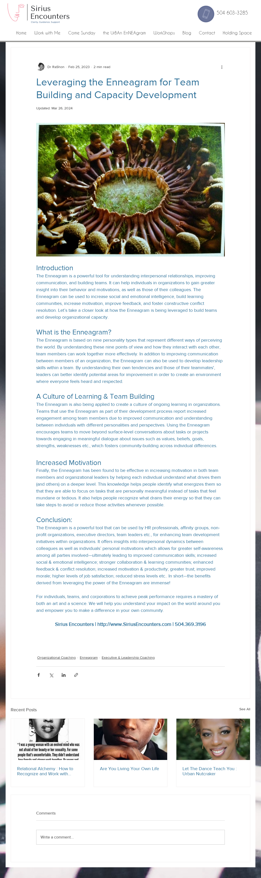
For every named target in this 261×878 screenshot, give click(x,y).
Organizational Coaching (56, 657)
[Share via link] (76, 675)
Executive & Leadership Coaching (128, 657)
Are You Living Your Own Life (129, 768)
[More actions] (222, 67)
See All (244, 709)
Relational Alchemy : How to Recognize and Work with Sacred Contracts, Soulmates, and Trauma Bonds (46, 771)
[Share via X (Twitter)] (51, 675)
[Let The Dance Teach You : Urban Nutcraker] (213, 739)
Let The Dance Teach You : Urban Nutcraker (209, 771)
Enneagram (89, 657)
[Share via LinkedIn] (63, 675)
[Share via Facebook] (38, 675)
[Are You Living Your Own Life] (130, 739)
